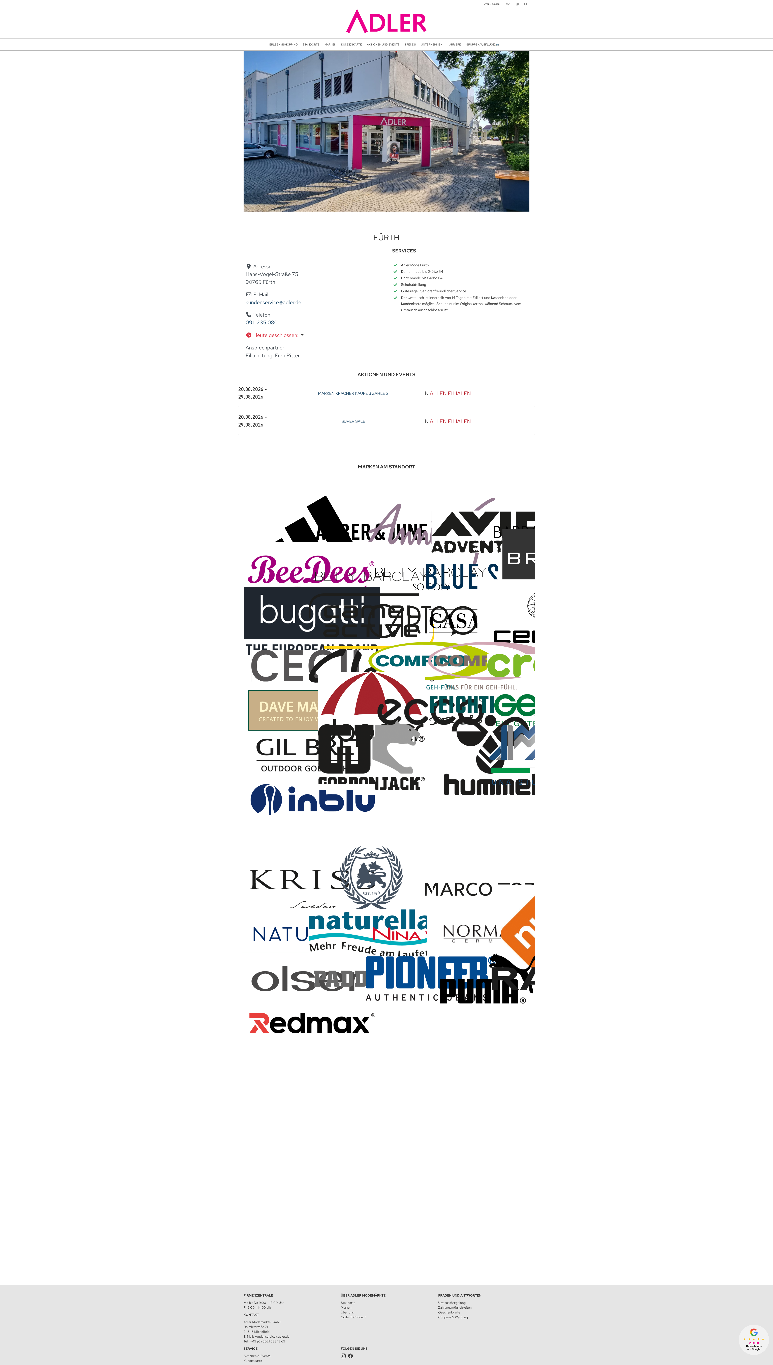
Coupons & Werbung (453, 1317)
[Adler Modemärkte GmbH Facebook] (350, 1356)
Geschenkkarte (449, 1312)
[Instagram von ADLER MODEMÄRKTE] (517, 4)
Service (250, 1348)
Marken (346, 1307)
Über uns (347, 1312)
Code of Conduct (353, 1317)
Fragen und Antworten (459, 1295)
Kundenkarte (253, 1361)
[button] (310, 335)
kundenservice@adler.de (273, 302)
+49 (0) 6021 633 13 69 (267, 1341)
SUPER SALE (353, 421)
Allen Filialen (450, 393)
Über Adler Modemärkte (363, 1295)
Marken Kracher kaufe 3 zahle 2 (353, 393)
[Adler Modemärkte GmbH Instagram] (343, 1356)
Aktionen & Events (257, 1356)
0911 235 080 (262, 322)
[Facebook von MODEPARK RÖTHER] (525, 4)
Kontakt (251, 1315)
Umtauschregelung (452, 1303)
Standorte (348, 1303)
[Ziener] (490, 1194)
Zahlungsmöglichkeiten (455, 1307)
